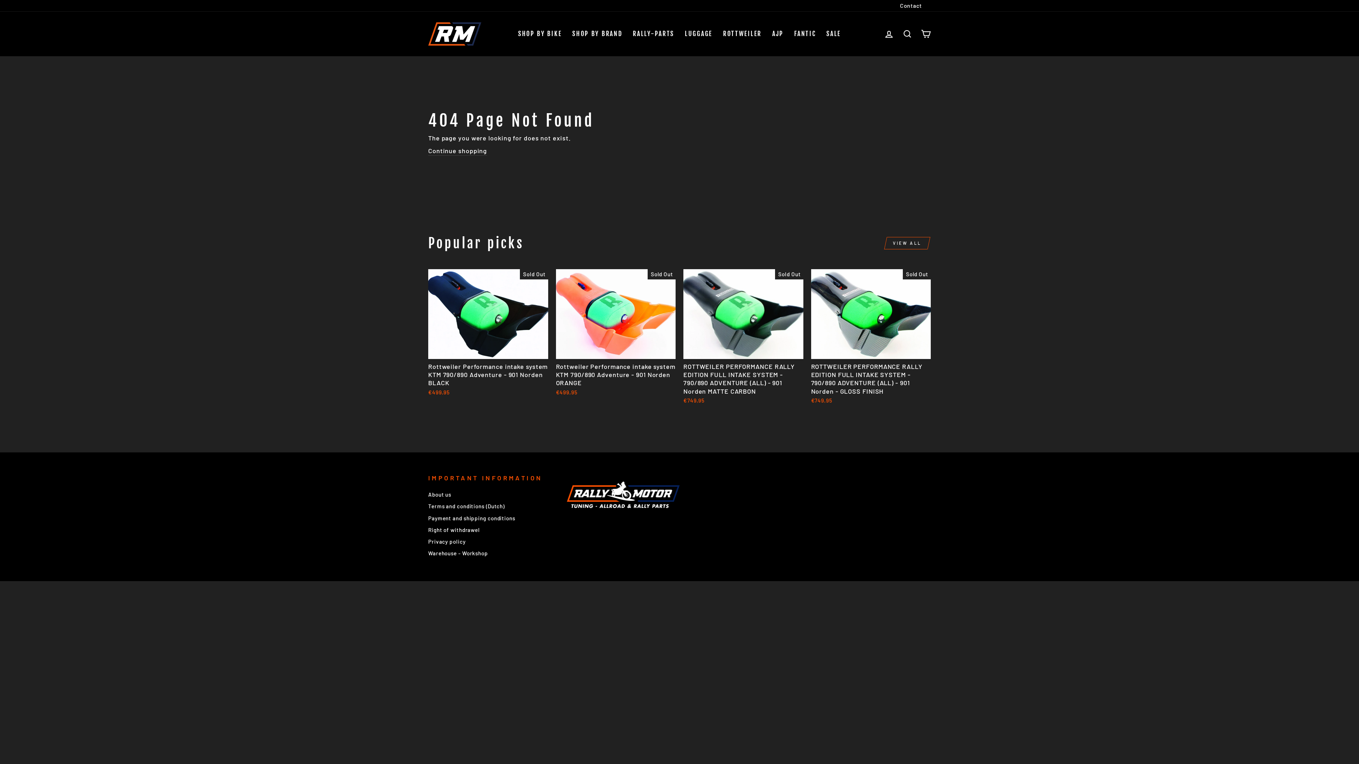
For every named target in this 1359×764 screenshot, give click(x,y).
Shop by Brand (597, 33)
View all (907, 243)
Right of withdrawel (454, 530)
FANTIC (805, 33)
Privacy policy (447, 541)
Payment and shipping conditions (471, 518)
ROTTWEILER (742, 33)
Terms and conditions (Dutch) (466, 506)
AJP (778, 33)
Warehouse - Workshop (458, 553)
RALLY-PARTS (653, 33)
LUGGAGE (698, 33)
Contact (911, 5)
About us (439, 494)
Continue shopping (457, 151)
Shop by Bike (540, 33)
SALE (833, 33)
